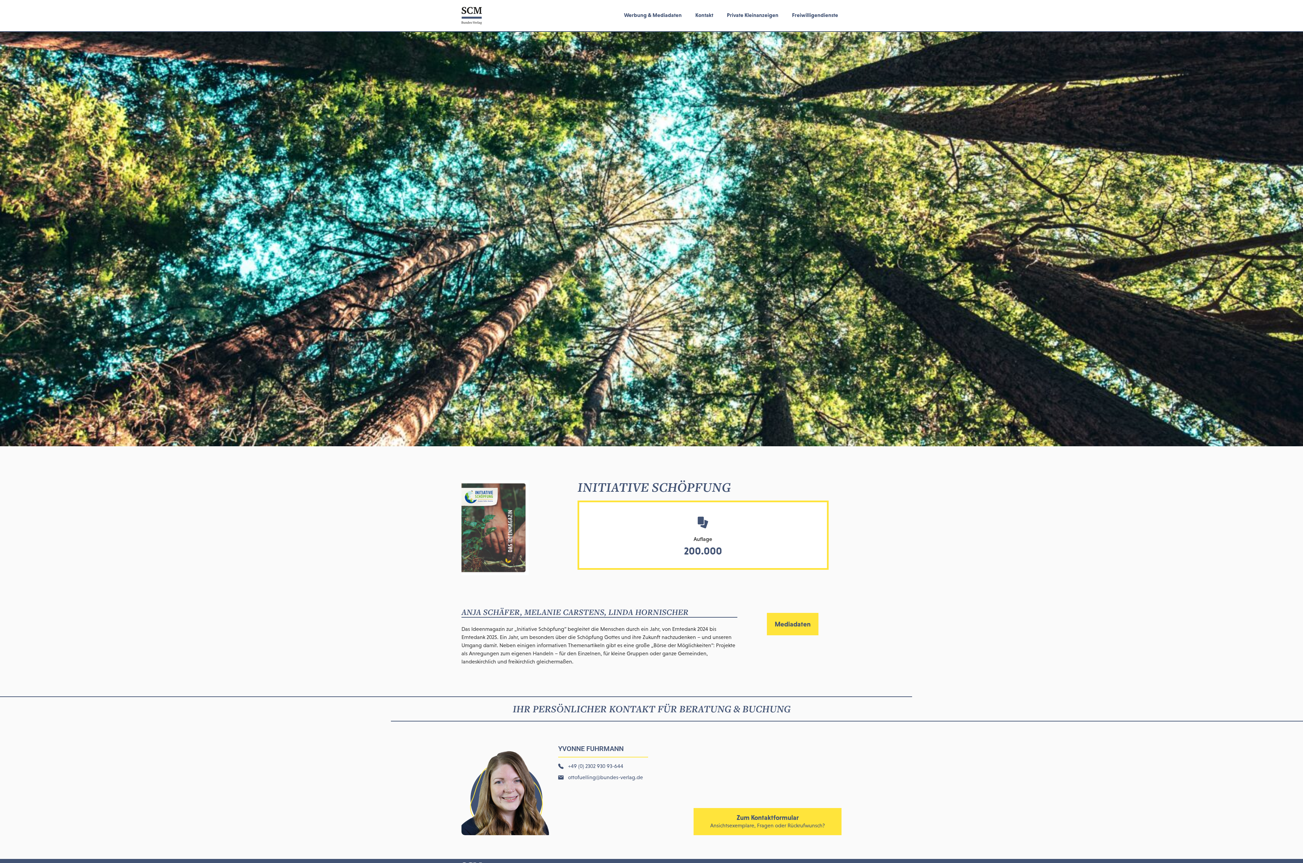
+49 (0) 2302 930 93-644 (595, 766)
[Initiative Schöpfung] (495, 573)
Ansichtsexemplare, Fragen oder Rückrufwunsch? (767, 825)
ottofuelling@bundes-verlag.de (605, 777)
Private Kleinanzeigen (752, 15)
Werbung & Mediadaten (653, 15)
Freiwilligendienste (815, 15)
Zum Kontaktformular (768, 817)
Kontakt (704, 15)
